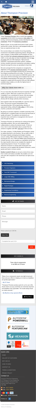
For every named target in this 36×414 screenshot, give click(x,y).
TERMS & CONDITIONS (9, 370)
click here (20, 128)
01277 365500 (9, 387)
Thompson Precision (10, 36)
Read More (29, 296)
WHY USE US (6, 361)
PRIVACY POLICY (7, 373)
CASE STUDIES (6, 364)
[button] (33, 2)
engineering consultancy (21, 41)
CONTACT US (6, 367)
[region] (18, 263)
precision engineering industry (18, 69)
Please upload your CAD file (8, 230)
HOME (4, 355)
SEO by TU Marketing (6, 406)
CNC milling (27, 38)
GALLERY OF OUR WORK (9, 358)
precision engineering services (20, 56)
